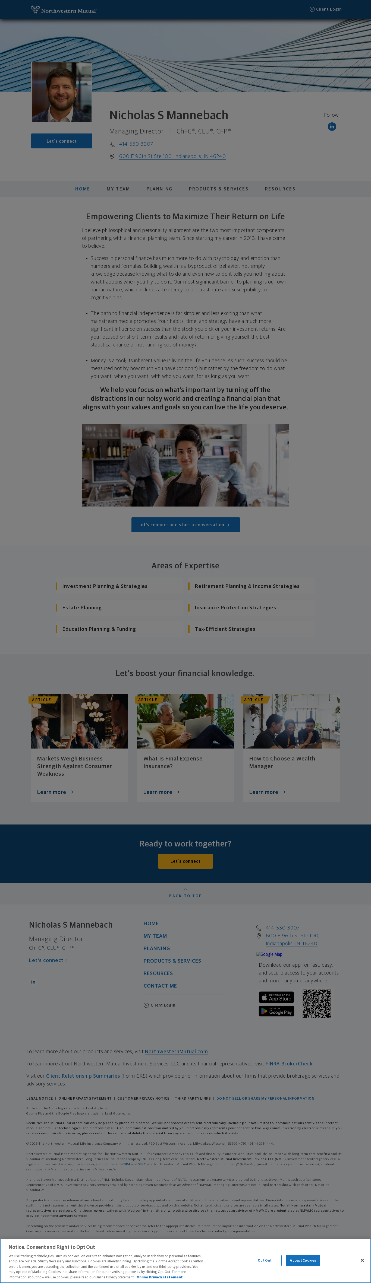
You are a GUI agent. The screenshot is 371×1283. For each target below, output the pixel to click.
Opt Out (265, 1260)
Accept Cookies (303, 1260)
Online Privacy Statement (160, 1277)
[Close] (362, 1260)
